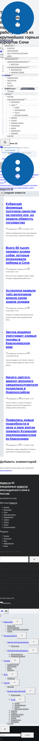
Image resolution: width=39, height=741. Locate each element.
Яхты (9, 83)
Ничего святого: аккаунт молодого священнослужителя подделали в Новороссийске (22, 384)
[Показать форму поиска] (5, 142)
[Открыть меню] (2, 193)
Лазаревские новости (19, 577)
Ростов (10, 136)
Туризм (6, 536)
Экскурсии (11, 80)
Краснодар (15, 102)
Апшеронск (15, 131)
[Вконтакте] (1, 148)
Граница (10, 91)
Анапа (13, 128)
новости (22, 487)
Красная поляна (21, 115)
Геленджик (15, 125)
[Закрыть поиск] (5, 729)
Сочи (5, 512)
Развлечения (12, 78)
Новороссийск (17, 123)
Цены (9, 56)
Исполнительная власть (17, 650)
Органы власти (10, 635)
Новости (5, 483)
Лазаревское (20, 110)
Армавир (14, 133)
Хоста (17, 112)
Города (7, 683)
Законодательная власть (18, 642)
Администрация (17, 72)
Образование (12, 51)
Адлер (17, 107)
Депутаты (15, 64)
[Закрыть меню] (0, 615)
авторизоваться (6, 470)
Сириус (14, 118)
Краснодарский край (16, 691)
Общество (8, 622)
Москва (10, 96)
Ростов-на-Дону (9, 527)
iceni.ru (19, 586)
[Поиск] (34, 559)
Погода (10, 85)
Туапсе (14, 120)
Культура (11, 48)
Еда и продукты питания (17, 53)
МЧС (5, 541)
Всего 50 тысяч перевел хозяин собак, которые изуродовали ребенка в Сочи (18, 255)
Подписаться (10, 150)
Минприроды (16, 70)
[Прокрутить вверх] (2, 611)
